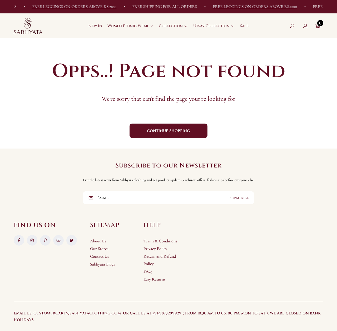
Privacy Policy (155, 248)
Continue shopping (168, 130)
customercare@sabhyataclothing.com (77, 313)
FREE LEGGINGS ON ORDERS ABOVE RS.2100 (71, 6)
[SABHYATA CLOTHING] (28, 26)
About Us (98, 241)
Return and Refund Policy (159, 260)
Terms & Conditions (160, 241)
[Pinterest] (45, 240)
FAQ (147, 271)
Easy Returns (154, 279)
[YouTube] (58, 240)
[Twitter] (71, 240)
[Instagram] (32, 240)
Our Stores (99, 248)
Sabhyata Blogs (102, 264)
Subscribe (239, 198)
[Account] (305, 26)
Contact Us (99, 256)
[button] (130, 26)
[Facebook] (19, 240)
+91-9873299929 (166, 313)
